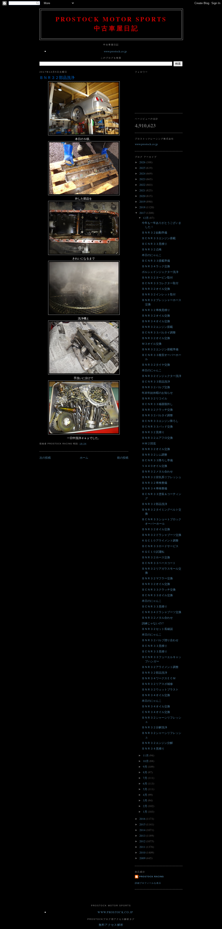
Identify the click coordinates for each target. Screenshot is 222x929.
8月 (145, 772)
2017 (142, 213)
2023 (142, 179)
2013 (142, 836)
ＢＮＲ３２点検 (152, 249)
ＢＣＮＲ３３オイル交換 (157, 595)
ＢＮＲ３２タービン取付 (157, 277)
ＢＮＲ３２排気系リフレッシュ (161, 477)
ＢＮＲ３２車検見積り (156, 310)
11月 (146, 755)
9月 (145, 767)
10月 (146, 761)
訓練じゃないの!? (153, 623)
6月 (145, 783)
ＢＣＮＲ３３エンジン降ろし (160, 421)
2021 (142, 190)
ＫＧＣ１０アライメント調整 (160, 540)
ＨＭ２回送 (149, 443)
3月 (145, 800)
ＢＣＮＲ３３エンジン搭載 (159, 238)
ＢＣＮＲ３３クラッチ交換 (159, 589)
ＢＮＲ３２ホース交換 (156, 557)
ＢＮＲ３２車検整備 (154, 483)
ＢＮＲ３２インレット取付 (159, 294)
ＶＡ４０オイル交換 (154, 466)
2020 (142, 196)
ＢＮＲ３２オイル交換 (156, 289)
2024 (142, 173)
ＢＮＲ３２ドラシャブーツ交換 (161, 535)
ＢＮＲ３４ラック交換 (156, 266)
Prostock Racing (151, 876)
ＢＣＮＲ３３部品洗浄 (156, 381)
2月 (145, 806)
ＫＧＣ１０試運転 (153, 552)
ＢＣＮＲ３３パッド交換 (157, 426)
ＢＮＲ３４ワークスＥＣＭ (159, 678)
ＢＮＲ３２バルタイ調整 (157, 415)
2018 (142, 207)
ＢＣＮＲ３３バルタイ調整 (159, 332)
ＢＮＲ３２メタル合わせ (157, 471)
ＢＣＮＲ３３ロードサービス (160, 546)
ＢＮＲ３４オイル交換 (156, 321)
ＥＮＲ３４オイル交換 (156, 712)
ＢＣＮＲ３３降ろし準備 (157, 460)
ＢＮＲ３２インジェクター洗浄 (161, 376)
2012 (142, 841)
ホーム (84, 458)
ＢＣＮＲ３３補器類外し (157, 404)
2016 (142, 819)
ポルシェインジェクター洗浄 (160, 272)
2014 (142, 830)
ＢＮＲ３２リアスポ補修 (157, 684)
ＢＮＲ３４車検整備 (154, 488)
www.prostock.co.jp (115, 51)
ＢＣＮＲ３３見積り (154, 244)
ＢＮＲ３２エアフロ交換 (157, 438)
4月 (145, 795)
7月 (145, 778)
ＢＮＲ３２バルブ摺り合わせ (160, 640)
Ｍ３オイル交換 (152, 344)
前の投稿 (122, 458)
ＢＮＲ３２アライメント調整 (160, 667)
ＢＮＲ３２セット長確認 (157, 629)
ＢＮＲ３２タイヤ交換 (156, 365)
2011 (142, 847)
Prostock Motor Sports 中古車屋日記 (111, 23)
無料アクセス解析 (111, 925)
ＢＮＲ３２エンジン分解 (157, 743)
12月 (146, 218)
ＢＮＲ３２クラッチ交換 (157, 410)
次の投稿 (45, 458)
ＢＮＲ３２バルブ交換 (156, 387)
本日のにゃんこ (152, 255)
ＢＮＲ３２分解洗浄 (154, 727)
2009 (142, 858)
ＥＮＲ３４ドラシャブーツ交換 (161, 612)
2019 (142, 201)
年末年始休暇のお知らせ (157, 393)
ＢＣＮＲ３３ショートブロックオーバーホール (161, 521)
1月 (145, 812)
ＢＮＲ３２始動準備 (154, 232)
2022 (142, 185)
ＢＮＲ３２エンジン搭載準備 (160, 349)
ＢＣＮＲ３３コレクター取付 (160, 283)
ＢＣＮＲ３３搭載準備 (156, 261)
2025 (142, 168)
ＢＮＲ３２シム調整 (154, 454)
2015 (142, 824)
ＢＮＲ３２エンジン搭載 (157, 327)
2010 (142, 852)
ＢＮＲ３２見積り (153, 432)
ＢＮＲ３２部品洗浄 (57, 77)
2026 (142, 162)
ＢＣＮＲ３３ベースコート (159, 563)
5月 (145, 789)
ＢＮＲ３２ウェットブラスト (160, 689)
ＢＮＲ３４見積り (153, 748)
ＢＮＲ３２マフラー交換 (157, 578)
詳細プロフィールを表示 (148, 883)
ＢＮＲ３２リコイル (154, 398)
